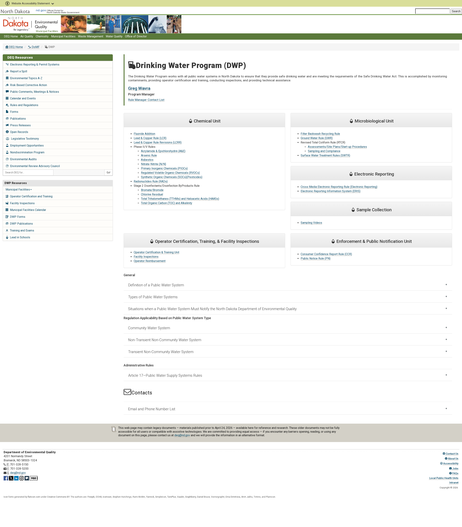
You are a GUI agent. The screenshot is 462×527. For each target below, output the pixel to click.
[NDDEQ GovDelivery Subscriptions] (27, 477)
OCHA (99, 497)
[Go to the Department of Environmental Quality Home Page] (30, 24)
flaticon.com (34, 497)
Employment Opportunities (26, 145)
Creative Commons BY (58, 497)
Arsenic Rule (149, 155)
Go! (108, 172)
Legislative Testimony (24, 138)
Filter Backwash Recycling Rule (320, 133)
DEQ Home (11, 36)
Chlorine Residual (152, 194)
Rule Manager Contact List (146, 100)
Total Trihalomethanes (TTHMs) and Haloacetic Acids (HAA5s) (180, 198)
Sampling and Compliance (324, 151)
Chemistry (42, 36)
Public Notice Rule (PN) (315, 258)
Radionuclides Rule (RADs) (151, 181)
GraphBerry (190, 497)
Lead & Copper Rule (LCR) (150, 138)
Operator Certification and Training (30, 196)
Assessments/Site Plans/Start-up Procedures (337, 146)
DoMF (35, 47)
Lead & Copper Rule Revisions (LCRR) (158, 142)
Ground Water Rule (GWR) (317, 138)
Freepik (91, 497)
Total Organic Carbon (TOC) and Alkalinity (166, 203)
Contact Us (451, 453)
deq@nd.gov (182, 435)
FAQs (455, 473)
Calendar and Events (22, 98)
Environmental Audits (23, 159)
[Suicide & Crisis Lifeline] (34, 477)
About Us (452, 458)
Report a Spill (18, 71)
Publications (17, 118)
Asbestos (147, 159)
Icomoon (107, 497)
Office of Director (136, 36)
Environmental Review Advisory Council (34, 166)
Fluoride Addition (144, 133)
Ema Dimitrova (233, 497)
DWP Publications (20, 223)
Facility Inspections (21, 203)
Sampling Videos (311, 222)
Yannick (150, 497)
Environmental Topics (25, 78)
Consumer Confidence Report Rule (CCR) (326, 254)
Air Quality (26, 36)
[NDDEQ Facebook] (6, 477)
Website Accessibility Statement (31, 3)
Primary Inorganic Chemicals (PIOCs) (164, 168)
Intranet (453, 482)
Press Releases (20, 125)
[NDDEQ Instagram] (21, 477)
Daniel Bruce (203, 497)
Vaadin (180, 497)
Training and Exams (21, 230)
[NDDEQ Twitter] (11, 477)
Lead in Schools (19, 237)
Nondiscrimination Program (26, 152)
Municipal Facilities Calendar (27, 210)
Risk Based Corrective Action (28, 85)
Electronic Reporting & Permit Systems (34, 64)
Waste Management (90, 36)
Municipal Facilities (63, 36)
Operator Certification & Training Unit (156, 252)
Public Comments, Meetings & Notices (34, 91)
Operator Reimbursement (149, 261)
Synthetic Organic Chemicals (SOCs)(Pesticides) (171, 177)
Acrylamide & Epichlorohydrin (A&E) (163, 151)
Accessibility (450, 463)
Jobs (455, 468)
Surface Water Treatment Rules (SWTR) (325, 155)
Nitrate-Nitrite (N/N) (153, 164)
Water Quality (114, 36)
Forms (13, 111)
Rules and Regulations (23, 105)
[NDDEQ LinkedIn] (16, 477)
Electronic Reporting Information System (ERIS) (330, 191)
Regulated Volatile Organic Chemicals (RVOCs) (170, 172)
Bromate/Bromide (152, 190)
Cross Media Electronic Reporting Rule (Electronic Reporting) (339, 187)
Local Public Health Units (443, 478)
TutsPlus (171, 497)
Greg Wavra (139, 88)
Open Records (18, 132)
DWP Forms (16, 216)
